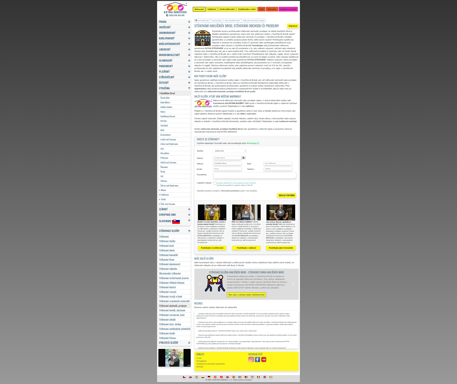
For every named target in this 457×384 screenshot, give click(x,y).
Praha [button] (162, 22)
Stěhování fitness (167, 338)
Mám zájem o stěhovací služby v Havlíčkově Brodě (246, 294)
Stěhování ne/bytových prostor (174, 278)
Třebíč (163, 199)
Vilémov (163, 181)
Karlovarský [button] (166, 38)
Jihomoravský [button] (167, 33)
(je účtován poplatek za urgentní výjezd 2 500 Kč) (235, 185)
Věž (161, 176)
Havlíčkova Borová (167, 116)
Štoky (162, 171)
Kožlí (162, 130)
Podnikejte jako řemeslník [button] (281, 248)
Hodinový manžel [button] (288, 9)
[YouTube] (264, 359)
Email (199, 169)
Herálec (163, 120)
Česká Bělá (164, 97)
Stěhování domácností (169, 264)
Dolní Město (165, 102)
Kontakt (199, 366)
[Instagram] (251, 359)
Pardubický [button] (166, 66)
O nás (198, 358)
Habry (162, 111)
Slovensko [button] (165, 221)
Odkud (200, 163)
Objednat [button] (293, 26)
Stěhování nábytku (168, 269)
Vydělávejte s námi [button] (247, 9)
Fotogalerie (201, 361)
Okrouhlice (164, 153)
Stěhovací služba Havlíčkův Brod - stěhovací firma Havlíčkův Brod (246, 272)
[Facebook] (257, 359)
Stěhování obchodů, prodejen (173, 306)
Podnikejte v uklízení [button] (246, 248)
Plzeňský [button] (164, 71)
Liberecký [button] (164, 49)
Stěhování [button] (199, 9)
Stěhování (164, 236)
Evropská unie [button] (167, 214)
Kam (249, 163)
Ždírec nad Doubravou (169, 185)
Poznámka (201, 174)
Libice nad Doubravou (169, 144)
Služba (200, 151)
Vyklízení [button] (211, 9)
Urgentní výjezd (204, 183)
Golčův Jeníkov (166, 107)
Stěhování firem (166, 259)
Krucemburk (165, 134)
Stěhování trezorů (167, 292)
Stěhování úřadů (167, 333)
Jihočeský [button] (165, 27)
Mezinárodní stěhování (170, 273)
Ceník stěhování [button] (226, 9)
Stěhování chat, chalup (170, 324)
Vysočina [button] (164, 88)
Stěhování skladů (167, 319)
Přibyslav (164, 157)
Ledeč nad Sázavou (168, 139)
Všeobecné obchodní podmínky (210, 364)
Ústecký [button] (164, 82)
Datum (200, 158)
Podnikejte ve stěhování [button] (212, 248)
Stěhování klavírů (167, 287)
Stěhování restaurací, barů (171, 315)
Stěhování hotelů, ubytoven (172, 310)
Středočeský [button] (166, 77)
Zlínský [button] (163, 209)
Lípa (162, 148)
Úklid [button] (261, 9)
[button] (199, 284)
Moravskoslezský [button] (169, 55)
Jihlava (163, 190)
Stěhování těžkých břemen (171, 282)
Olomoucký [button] (165, 60)
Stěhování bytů (166, 245)
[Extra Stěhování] (175, 7)
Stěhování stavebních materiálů (174, 301)
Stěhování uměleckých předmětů (174, 329)
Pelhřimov (165, 194)
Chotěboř (164, 125)
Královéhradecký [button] (169, 44)
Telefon (250, 169)
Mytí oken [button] (272, 9)
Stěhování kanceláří (168, 255)
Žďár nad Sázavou (168, 204)
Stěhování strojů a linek (170, 296)
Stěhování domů (167, 250)
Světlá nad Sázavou (168, 162)
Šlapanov (164, 167)
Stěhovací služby (167, 241)
